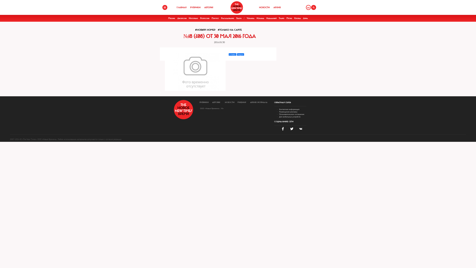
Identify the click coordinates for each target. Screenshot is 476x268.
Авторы (208, 7)
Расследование (227, 18)
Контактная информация (289, 109)
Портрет (215, 18)
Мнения (242, 102)
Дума (305, 18)
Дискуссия (182, 18)
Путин (289, 18)
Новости (264, 7)
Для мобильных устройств (289, 116)
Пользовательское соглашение (291, 114)
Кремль (297, 18)
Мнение (171, 18)
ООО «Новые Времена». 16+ (212, 108)
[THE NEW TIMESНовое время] (237, 7)
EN (308, 7)
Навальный (271, 18)
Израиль (260, 18)
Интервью (193, 18)
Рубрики (195, 7)
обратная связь (282, 102)
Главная (181, 7)
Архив (277, 7)
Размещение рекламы (288, 111)
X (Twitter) (232, 55)
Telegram (240, 55)
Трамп (281, 18)
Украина (250, 18)
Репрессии (204, 18)
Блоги (238, 18)
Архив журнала (258, 102)
